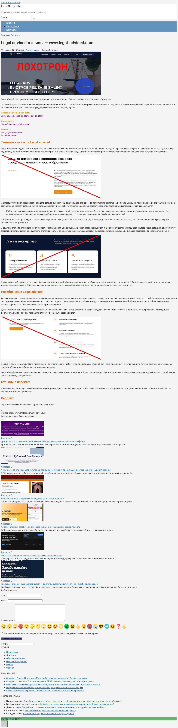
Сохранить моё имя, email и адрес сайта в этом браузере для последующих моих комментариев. (51, 633)
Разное (9, 664)
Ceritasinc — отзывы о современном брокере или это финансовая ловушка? (76, 704)
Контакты (11, 30)
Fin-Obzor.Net (11, 6)
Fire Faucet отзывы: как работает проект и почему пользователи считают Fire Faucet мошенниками (49, 584)
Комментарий (8, 620)
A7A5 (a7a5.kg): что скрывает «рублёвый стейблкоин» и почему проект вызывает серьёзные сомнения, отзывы (56, 470)
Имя (4, 595)
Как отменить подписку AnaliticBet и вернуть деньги (50, 710)
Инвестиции (12, 652)
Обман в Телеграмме (16, 661)
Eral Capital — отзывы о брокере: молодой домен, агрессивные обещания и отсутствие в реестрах (53, 684)
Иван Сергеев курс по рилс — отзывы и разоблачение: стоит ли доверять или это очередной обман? (72, 701)
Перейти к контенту (10, 2)
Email (4, 600)
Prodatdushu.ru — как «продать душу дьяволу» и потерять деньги (32, 498)
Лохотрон (30, 50)
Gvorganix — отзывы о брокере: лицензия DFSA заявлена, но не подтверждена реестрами (50, 681)
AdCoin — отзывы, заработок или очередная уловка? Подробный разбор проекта (40, 527)
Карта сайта (12, 26)
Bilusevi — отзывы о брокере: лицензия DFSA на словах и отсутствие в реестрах (45, 690)
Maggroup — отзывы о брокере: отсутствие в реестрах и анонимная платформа (44, 687)
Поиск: (4, 17)
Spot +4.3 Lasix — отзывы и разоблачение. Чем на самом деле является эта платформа (43, 441)
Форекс (10, 668)
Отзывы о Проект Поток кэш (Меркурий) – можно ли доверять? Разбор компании (46, 678)
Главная (10, 22)
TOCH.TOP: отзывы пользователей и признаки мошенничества (31, 555)
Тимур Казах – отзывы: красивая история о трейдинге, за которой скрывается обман (63, 707)
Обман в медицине (15, 658)
